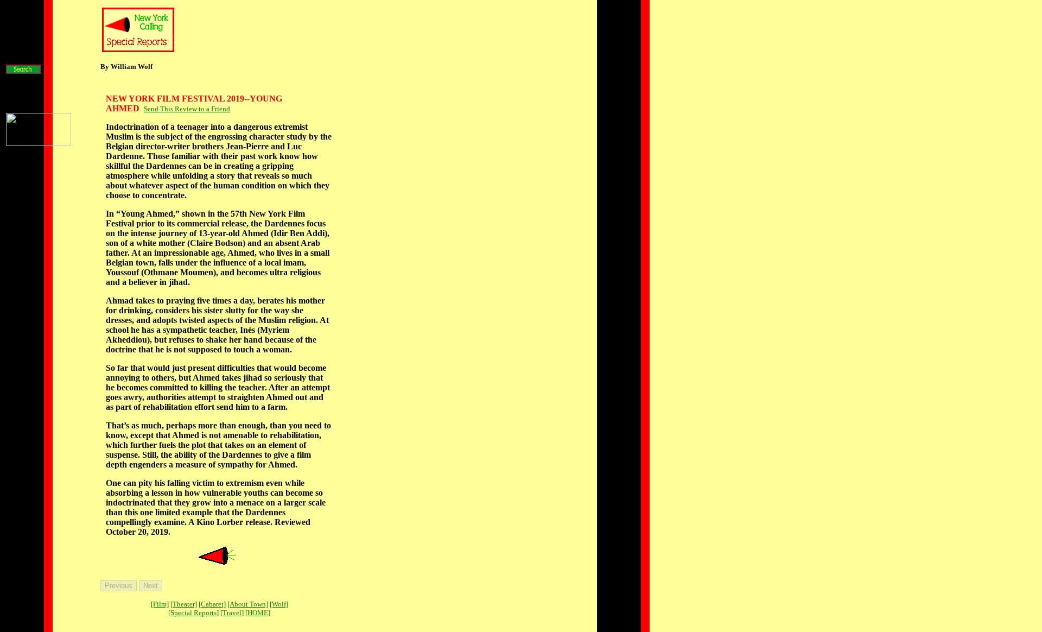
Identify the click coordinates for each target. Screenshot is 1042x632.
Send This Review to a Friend (187, 109)
